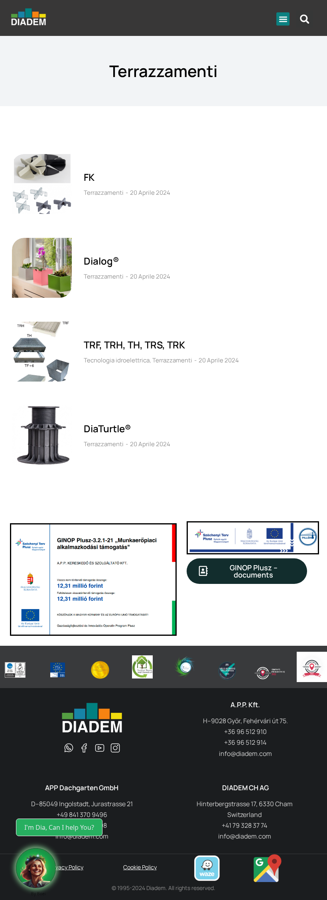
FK (89, 177)
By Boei (38, 893)
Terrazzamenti (104, 192)
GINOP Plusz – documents (254, 571)
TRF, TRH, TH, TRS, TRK (134, 344)
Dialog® (101, 260)
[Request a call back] (36, 868)
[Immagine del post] (42, 184)
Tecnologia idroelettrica (117, 360)
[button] (283, 19)
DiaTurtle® (107, 428)
